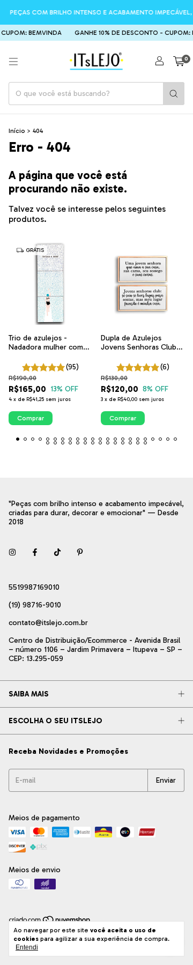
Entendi (27, 947)
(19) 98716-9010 (35, 605)
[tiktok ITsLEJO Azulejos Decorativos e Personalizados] (57, 552)
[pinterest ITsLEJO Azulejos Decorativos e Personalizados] (80, 552)
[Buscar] (173, 93)
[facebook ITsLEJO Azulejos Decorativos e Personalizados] (35, 552)
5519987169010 (34, 587)
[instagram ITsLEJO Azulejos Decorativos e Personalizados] (12, 552)
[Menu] (13, 61)
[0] (178, 61)
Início (17, 131)
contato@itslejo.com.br (48, 622)
